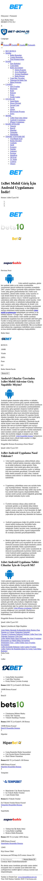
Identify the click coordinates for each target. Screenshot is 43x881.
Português (31, 45)
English (14, 45)
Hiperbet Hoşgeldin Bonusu (11, 767)
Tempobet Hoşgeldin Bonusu (11, 805)
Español (22, 45)
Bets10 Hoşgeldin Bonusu (10, 728)
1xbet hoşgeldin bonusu (24, 436)
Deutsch (6, 45)
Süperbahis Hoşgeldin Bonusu (12, 843)
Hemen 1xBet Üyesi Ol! (10, 198)
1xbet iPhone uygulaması (23, 608)
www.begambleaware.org (27, 877)
